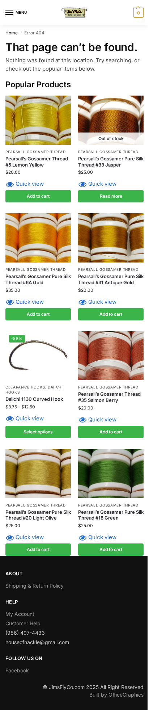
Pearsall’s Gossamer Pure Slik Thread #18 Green (111, 515)
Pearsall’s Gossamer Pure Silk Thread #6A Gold (38, 279)
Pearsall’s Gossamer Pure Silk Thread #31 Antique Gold (111, 279)
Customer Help (23, 623)
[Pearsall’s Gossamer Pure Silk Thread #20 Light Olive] (38, 473)
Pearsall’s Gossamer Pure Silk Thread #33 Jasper (111, 162)
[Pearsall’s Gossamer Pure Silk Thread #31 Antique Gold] (111, 237)
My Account (19, 614)
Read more (111, 196)
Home (11, 32)
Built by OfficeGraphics (116, 695)
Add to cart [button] (38, 196)
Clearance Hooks (25, 387)
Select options (38, 431)
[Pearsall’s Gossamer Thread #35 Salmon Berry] (111, 356)
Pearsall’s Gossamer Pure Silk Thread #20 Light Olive (38, 515)
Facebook (17, 670)
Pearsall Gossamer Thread (35, 152)
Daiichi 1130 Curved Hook (34, 399)
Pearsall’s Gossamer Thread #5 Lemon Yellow (36, 162)
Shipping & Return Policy (34, 586)
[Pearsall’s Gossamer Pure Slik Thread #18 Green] (111, 473)
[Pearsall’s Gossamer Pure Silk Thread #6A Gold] (38, 237)
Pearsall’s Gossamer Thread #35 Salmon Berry (109, 397)
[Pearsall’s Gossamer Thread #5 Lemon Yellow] (38, 120)
